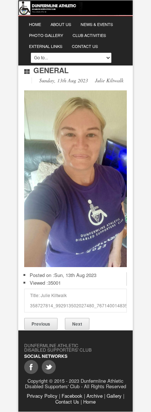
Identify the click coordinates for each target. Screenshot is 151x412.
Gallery (114, 395)
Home (35, 24)
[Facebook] (31, 367)
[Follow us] (49, 367)
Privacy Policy (42, 395)
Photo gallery (46, 35)
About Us (61, 24)
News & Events (97, 24)
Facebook (72, 395)
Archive (94, 395)
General (51, 70)
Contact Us (85, 46)
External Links (45, 46)
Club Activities (89, 35)
